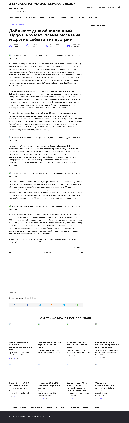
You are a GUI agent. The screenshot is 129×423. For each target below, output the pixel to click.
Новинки (53, 17)
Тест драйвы (30, 17)
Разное (82, 17)
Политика (100, 7)
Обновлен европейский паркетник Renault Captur (49, 344)
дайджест (14, 292)
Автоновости (15, 17)
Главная (90, 7)
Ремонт (72, 17)
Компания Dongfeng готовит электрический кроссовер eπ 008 (107, 344)
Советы (63, 17)
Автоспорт (93, 17)
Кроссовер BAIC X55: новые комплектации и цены (78, 344)
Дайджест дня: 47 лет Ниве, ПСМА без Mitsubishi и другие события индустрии (77, 386)
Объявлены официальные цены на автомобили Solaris (106, 385)
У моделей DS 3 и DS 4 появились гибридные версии (49, 385)
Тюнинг (42, 17)
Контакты (112, 7)
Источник (78, 247)
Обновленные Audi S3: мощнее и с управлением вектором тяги (20, 346)
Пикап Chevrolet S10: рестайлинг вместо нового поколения (19, 385)
